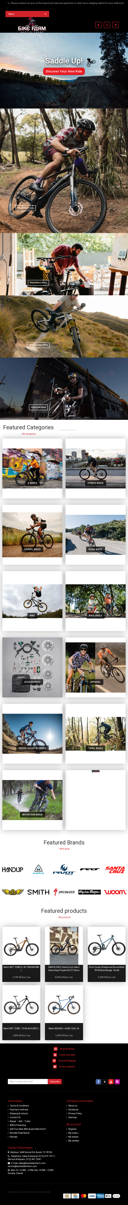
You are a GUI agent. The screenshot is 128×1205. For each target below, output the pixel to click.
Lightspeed (44, 1192)
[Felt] (89, 869)
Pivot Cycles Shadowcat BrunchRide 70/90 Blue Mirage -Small (106, 969)
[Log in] (99, 25)
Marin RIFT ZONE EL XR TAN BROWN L (21, 969)
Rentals (13, 1137)
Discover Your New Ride (64, 71)
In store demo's (67, 1066)
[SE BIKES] (13, 892)
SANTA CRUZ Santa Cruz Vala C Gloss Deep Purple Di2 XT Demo (64, 969)
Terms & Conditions (19, 1105)
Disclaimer (73, 1109)
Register (72, 1129)
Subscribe (55, 1081)
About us (72, 1105)
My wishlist (73, 1140)
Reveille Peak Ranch (20, 1133)
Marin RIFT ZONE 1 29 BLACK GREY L (21, 1028)
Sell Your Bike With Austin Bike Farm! (28, 1129)
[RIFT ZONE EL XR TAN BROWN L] (21, 946)
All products (64, 917)
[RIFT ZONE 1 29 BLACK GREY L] (21, 1004)
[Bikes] (96, 800)
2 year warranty (67, 1055)
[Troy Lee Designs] (89, 892)
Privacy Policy (75, 1113)
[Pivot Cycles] (64, 869)
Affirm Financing (18, 1125)
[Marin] (38, 869)
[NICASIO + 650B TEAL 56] (64, 1004)
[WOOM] (115, 892)
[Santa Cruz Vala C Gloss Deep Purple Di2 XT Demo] (64, 946)
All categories (29, 434)
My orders (73, 1133)
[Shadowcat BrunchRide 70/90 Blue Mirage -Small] (107, 946)
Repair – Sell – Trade (20, 1121)
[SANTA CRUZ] (115, 869)
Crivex (23, 1192)
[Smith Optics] (38, 892)
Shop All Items (67, 1049)
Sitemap (72, 1117)
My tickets (73, 1137)
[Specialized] (64, 892)
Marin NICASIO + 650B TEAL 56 (64, 1028)
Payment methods (19, 1109)
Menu (11, 14)
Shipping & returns (19, 1113)
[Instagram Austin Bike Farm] (117, 1081)
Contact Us (15, 1117)
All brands (64, 849)
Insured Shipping (67, 1060)
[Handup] (13, 869)
